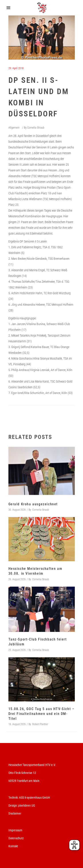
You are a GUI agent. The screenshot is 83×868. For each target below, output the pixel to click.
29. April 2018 (15, 68)
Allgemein (13, 127)
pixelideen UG (26, 805)
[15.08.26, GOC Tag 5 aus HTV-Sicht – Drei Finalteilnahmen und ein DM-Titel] (41, 679)
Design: (12, 805)
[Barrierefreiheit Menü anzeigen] (74, 845)
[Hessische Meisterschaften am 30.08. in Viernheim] (41, 539)
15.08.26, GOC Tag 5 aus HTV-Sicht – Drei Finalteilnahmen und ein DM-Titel (41, 714)
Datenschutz (16, 838)
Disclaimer (14, 813)
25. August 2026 (17, 650)
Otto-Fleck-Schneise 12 (22, 773)
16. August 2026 (17, 724)
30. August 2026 (17, 509)
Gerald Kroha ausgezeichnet (33, 504)
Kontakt (13, 846)
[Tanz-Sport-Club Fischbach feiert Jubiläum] (41, 609)
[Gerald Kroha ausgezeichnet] (41, 472)
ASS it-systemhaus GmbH (34, 797)
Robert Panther (40, 724)
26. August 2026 (17, 579)
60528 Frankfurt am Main (23, 781)
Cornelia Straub (35, 127)
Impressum (15, 830)
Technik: (13, 797)
